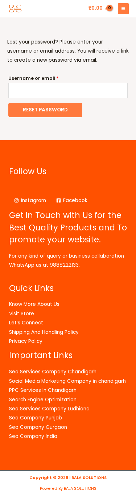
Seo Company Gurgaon (38, 427)
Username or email (44, 77)
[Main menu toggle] (123, 8)
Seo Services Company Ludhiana (49, 408)
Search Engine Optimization (43, 399)
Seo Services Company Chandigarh (52, 371)
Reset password (45, 109)
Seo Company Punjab (35, 417)
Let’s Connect (26, 322)
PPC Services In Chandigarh (43, 390)
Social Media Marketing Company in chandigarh (67, 381)
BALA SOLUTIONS (89, 477)
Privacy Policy (25, 341)
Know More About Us (34, 304)
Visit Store (21, 313)
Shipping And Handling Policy (44, 332)
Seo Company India (33, 436)
